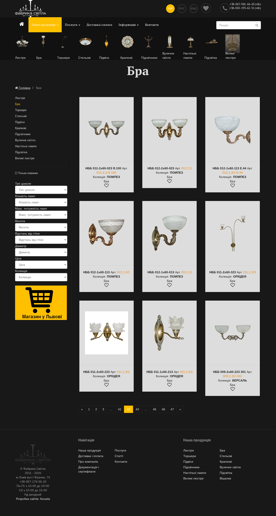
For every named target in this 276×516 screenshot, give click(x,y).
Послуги (71, 25)
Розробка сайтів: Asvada (33, 499)
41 (119, 409)
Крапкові (20, 128)
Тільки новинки (27, 173)
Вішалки (225, 478)
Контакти (152, 25)
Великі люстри (24, 158)
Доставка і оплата (99, 25)
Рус (182, 8)
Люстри (20, 98)
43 (137, 409)
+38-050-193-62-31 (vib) (245, 8)
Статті (119, 456)
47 (172, 409)
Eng (193, 8)
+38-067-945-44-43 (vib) (245, 4)
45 (154, 409)
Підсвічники (22, 134)
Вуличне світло (25, 140)
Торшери (20, 110)
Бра (17, 104)
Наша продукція (44, 25)
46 (163, 409)
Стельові (21, 116)
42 (128, 409)
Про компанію (88, 461)
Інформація (127, 25)
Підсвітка (21, 152)
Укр (170, 8)
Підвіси (20, 122)
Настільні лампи (25, 146)
